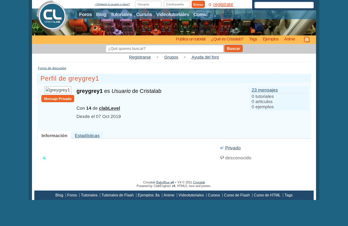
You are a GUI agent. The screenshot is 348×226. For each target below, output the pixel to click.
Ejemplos (270, 38)
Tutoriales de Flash (118, 195)
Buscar (233, 49)
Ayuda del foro (205, 57)
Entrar (198, 4)
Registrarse (140, 57)
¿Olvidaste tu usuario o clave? (112, 4)
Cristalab (199, 182)
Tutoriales (121, 14)
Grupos (171, 57)
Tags (253, 38)
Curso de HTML (267, 195)
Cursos (144, 14)
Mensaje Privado (57, 99)
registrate (223, 4)
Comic (200, 14)
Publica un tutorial (190, 38)
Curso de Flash (237, 195)
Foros (85, 14)
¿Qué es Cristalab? (227, 38)
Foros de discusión (52, 68)
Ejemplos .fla (149, 195)
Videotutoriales (172, 14)
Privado (233, 147)
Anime (289, 38)
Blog (101, 14)
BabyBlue (165, 182)
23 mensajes (265, 89)
